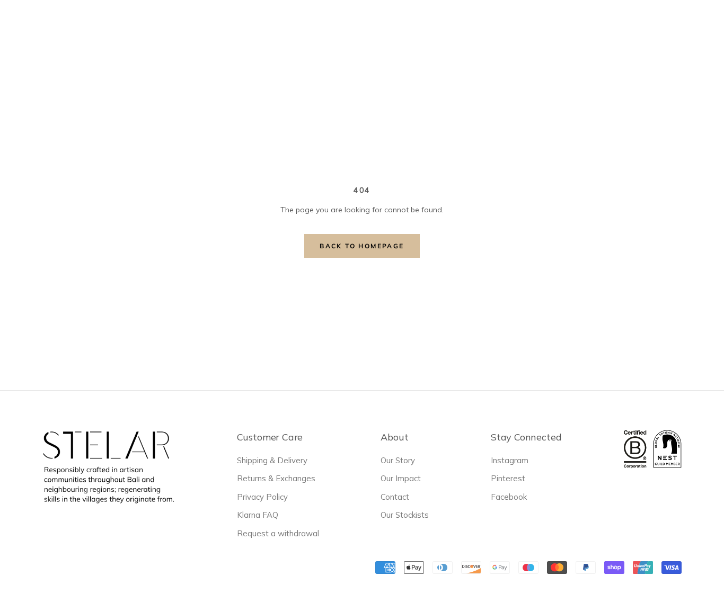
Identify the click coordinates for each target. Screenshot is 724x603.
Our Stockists (405, 515)
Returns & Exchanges (276, 478)
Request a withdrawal (278, 533)
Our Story (398, 460)
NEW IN (192, 27)
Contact (395, 497)
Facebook (509, 497)
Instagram (509, 460)
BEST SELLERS (254, 27)
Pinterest (508, 478)
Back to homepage (362, 246)
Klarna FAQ (257, 515)
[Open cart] (701, 26)
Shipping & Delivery (272, 460)
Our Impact (401, 478)
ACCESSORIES (368, 26)
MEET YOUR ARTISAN (457, 27)
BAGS (312, 26)
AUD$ (516, 26)
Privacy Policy (262, 497)
